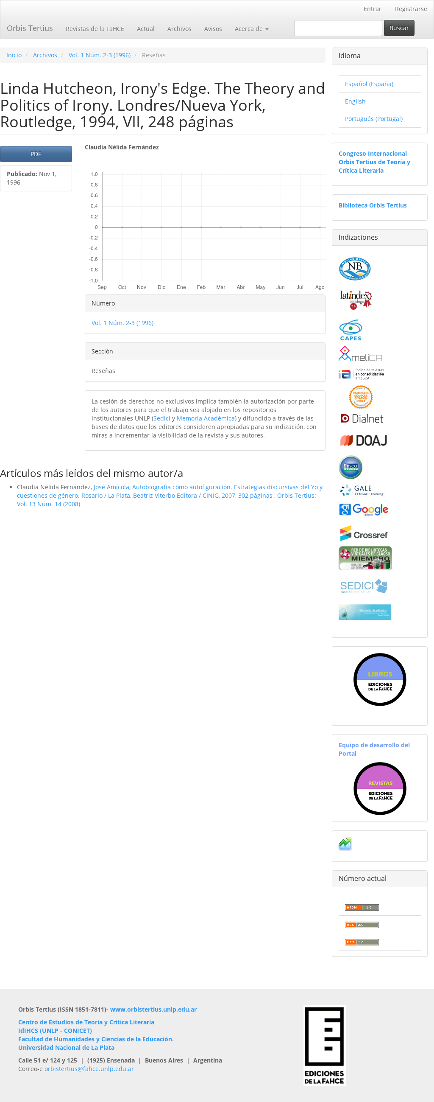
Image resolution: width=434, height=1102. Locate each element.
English (355, 101)
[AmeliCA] (361, 354)
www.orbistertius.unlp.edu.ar (153, 1009)
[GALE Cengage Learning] (362, 490)
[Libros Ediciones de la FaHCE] (380, 679)
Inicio (14, 55)
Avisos (213, 29)
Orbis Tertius (30, 28)
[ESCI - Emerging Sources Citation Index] (361, 396)
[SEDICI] (364, 585)
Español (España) (369, 84)
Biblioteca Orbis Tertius (373, 205)
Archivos (179, 29)
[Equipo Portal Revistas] (379, 788)
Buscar (399, 28)
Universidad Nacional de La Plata (66, 1047)
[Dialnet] (361, 418)
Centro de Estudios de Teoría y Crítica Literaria (86, 1022)
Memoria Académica (206, 418)
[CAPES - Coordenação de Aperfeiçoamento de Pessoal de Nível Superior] (350, 329)
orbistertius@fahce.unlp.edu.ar (89, 1069)
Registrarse (411, 9)
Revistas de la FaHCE (95, 29)
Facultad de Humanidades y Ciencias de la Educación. (96, 1039)
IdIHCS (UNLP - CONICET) (55, 1030)
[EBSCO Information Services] (350, 466)
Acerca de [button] (249, 29)
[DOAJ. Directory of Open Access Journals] (364, 439)
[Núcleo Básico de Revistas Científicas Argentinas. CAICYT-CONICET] (355, 268)
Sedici (161, 418)
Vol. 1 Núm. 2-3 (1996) (100, 55)
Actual (146, 29)
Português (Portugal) (374, 119)
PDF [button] (36, 154)
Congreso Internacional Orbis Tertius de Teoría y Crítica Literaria (374, 161)
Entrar (372, 9)
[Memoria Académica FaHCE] (365, 612)
